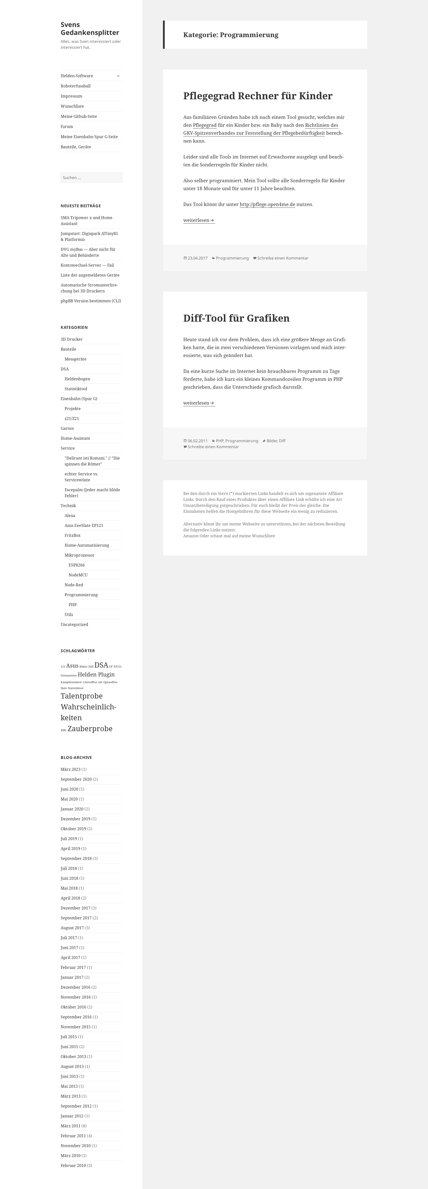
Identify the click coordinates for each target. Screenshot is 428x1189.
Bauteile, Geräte (76, 147)
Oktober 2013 (73, 1056)
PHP (73, 604)
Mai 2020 (69, 799)
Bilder (83, 666)
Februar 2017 (73, 967)
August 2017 (72, 928)
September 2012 (76, 1106)
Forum (67, 126)
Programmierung (81, 594)
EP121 (118, 666)
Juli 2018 (69, 868)
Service (68, 448)
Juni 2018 (69, 878)
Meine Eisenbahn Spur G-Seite (89, 136)
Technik (68, 505)
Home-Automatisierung (87, 545)
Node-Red (74, 585)
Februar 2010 (73, 1165)
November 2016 (76, 997)
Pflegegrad (205, 125)
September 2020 (76, 779)
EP (111, 666)
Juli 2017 (69, 937)
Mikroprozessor (80, 555)
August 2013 (72, 1066)
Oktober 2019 (73, 828)
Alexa (70, 515)
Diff (90, 666)
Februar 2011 (73, 1135)
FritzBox (72, 535)
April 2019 (70, 848)
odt (100, 682)
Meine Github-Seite (79, 116)
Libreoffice (90, 682)
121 (63, 666)
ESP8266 (77, 565)
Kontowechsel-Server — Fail (87, 265)
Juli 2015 (69, 1036)
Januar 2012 (72, 1116)
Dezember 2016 (75, 987)
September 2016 (76, 1017)
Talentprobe (82, 696)
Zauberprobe (90, 728)
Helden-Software (77, 75)
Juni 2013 (69, 1076)
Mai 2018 (69, 888)
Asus (72, 665)
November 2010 (76, 1145)
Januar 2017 (72, 977)
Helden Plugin (96, 674)
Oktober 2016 (73, 1007)
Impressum (71, 96)
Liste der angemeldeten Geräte (90, 275)
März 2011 (70, 1126)
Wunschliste (72, 106)
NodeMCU (78, 575)
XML (64, 730)
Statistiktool (76, 388)
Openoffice (110, 682)
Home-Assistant (75, 438)
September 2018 (76, 858)
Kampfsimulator (71, 682)
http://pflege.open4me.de (267, 204)
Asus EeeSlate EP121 (84, 525)
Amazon (191, 536)
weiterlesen (199, 220)
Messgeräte (75, 359)
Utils (69, 614)
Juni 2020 (69, 789)
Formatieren (69, 675)
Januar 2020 (72, 809)
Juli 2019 (69, 838)
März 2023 (70, 769)
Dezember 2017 (75, 908)
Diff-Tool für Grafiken (236, 317)
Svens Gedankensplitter (90, 28)
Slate (64, 688)
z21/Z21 (72, 418)
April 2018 (70, 898)
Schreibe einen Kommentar (283, 258)
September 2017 (76, 918)
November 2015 (76, 1027)
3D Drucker (72, 339)
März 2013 (70, 1096)
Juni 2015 (69, 1046)
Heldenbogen (77, 379)
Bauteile (68, 349)
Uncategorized (74, 624)
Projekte (73, 408)
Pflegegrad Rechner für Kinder (258, 95)
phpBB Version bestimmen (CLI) (91, 301)
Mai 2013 (69, 1086)
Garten (67, 428)
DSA (65, 369)
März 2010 (70, 1155)
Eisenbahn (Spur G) (79, 398)
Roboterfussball (76, 86)
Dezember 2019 (75, 819)
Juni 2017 (69, 947)
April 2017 (70, 957)
